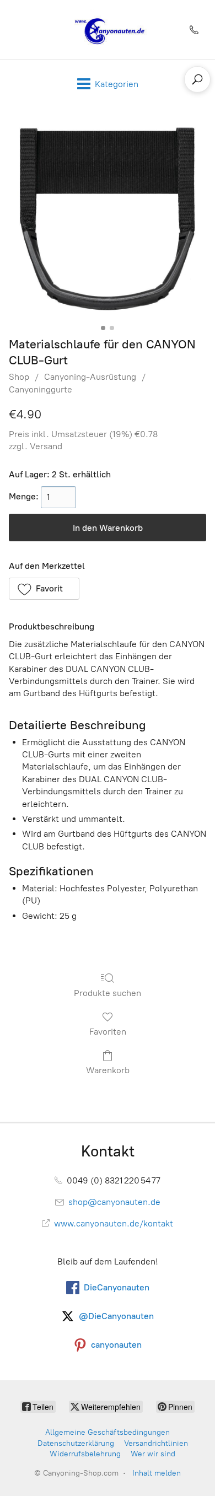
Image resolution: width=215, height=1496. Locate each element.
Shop (19, 377)
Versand (46, 446)
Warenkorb (108, 1070)
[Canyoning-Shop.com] (107, 29)
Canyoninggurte (40, 389)
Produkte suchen (107, 993)
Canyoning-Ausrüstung (90, 377)
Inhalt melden (156, 1473)
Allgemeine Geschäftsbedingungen (107, 1432)
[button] (44, 589)
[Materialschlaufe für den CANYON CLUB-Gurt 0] (107, 219)
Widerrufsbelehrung (85, 1454)
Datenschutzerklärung (75, 1443)
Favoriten (107, 1031)
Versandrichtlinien (156, 1443)
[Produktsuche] (197, 79)
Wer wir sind (153, 1454)
